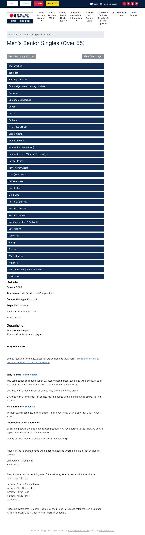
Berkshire (13, 72)
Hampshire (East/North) (21, 147)
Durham (12, 120)
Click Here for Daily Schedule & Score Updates (103, 18)
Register (52, 3)
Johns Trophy (133, 13)
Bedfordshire (15, 65)
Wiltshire (13, 262)
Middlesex (13, 194)
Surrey (11, 242)
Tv (113, 12)
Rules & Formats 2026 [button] (52, 15)
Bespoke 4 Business (78, 530)
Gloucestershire (16, 140)
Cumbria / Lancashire (19, 99)
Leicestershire (15, 181)
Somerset (13, 235)
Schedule (30, 406)
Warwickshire (15, 256)
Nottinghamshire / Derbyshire (24, 222)
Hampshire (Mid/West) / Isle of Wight (28, 154)
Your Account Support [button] (41, 15)
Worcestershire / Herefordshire (24, 269)
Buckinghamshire (17, 79)
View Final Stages (93, 56)
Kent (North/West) (18, 167)
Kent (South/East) (17, 174)
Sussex (12, 249)
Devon (11, 106)
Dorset (12, 113)
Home (12, 34)
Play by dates (30, 374)
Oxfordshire (14, 228)
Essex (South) (15, 133)
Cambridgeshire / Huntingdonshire (26, 86)
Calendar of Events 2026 (89, 16)
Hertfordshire (15, 161)
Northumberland (17, 215)
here (40, 512)
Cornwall (13, 93)
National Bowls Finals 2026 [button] (63, 16)
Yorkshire (13, 276)
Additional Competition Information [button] (76, 15)
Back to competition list (21, 56)
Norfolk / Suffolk (17, 201)
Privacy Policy (106, 530)
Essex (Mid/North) (18, 127)
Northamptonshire (18, 208)
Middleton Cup (122, 13)
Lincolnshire (15, 188)
